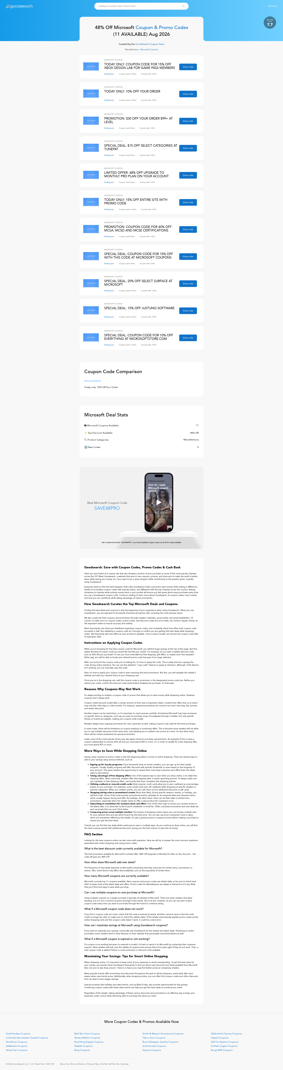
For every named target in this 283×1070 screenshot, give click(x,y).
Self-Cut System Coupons (224, 1041)
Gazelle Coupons (83, 1046)
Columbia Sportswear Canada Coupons (27, 1037)
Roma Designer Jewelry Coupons (160, 1041)
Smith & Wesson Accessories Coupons (163, 1033)
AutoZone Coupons (16, 1041)
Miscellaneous (131, 49)
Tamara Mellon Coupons (87, 1037)
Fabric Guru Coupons (154, 1037)
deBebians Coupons (16, 1046)
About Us (64, 1064)
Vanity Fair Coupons (16, 1050)
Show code (188, 67)
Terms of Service (77, 1064)
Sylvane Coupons (152, 1050)
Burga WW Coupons (222, 1050)
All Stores (272, 6)
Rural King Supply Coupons (88, 1041)
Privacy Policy (93, 1064)
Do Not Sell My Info (110, 1064)
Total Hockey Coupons (18, 1033)
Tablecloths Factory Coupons (226, 1033)
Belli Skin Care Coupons (87, 1033)
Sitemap (125, 1064)
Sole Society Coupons (154, 1046)
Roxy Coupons (82, 1050)
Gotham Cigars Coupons (224, 1046)
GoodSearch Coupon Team (149, 44)
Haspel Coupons (220, 1037)
